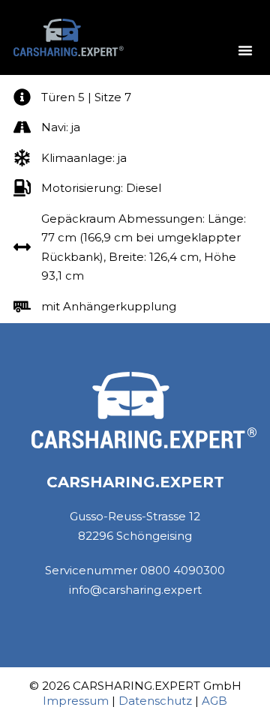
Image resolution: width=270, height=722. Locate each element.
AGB (214, 701)
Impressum (76, 701)
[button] (245, 50)
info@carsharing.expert (135, 590)
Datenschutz (155, 701)
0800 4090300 (182, 570)
